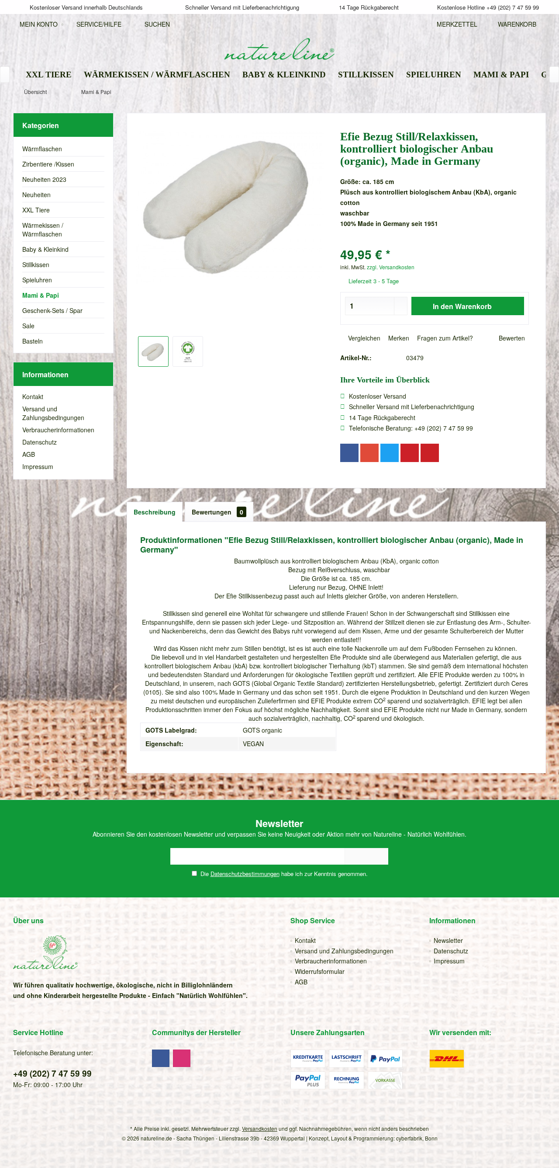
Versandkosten (259, 1128)
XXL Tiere (36, 209)
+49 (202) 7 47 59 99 (52, 1073)
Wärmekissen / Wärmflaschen (42, 229)
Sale (28, 325)
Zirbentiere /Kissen (48, 164)
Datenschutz (39, 442)
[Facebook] (349, 453)
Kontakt (32, 396)
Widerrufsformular (320, 971)
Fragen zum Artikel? (444, 338)
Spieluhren (37, 279)
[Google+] (369, 453)
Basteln (32, 341)
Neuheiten (36, 194)
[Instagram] (181, 1058)
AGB (28, 454)
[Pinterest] (409, 453)
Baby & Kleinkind (45, 249)
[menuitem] (515, 24)
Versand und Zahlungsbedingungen (53, 413)
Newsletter (448, 940)
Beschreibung (155, 512)
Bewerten (511, 338)
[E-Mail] (430, 453)
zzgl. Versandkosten (390, 267)
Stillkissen (35, 264)
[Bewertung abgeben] (434, 243)
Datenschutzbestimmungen (245, 873)
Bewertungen (217, 512)
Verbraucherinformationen (58, 429)
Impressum (37, 466)
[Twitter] (389, 453)
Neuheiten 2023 (44, 179)
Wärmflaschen (42, 148)
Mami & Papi (40, 295)
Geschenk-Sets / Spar (52, 310)
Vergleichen (363, 338)
